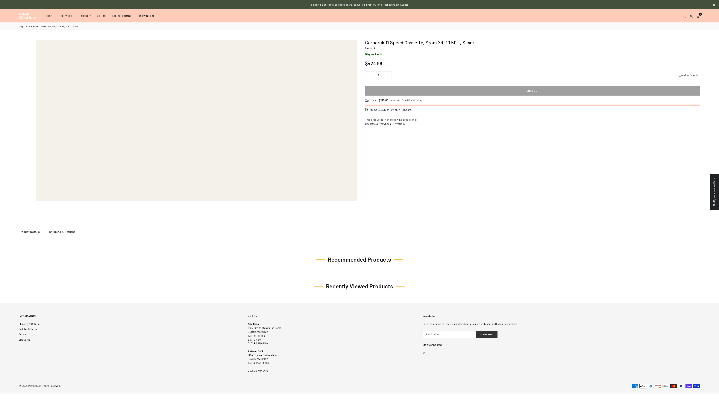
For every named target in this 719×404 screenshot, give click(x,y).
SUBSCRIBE (486, 334)
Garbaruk (370, 48)
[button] (697, 16)
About (84, 15)
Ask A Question (691, 75)
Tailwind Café (147, 15)
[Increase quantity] (388, 75)
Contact (23, 334)
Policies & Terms (28, 329)
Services (66, 15)
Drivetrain (399, 123)
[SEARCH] (684, 16)
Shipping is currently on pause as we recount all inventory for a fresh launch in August (359, 4)
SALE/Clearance (122, 15)
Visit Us (101, 15)
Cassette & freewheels (378, 123)
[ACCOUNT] (691, 16)
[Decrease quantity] (369, 75)
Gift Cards (24, 339)
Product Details (29, 231)
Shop (49, 15)
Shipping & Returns (62, 231)
